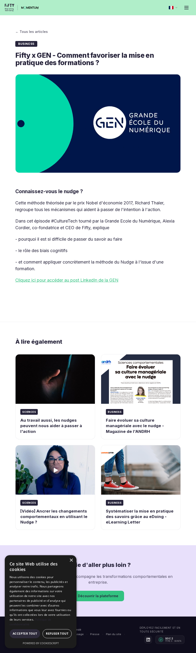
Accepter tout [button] (25, 634)
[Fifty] (9, 7)
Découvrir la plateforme (98, 596)
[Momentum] (30, 7)
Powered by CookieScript (41, 643)
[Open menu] (186, 7)
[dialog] (40, 601)
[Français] (173, 8)
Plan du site (113, 634)
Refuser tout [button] (57, 634)
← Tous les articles (31, 32)
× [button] (71, 560)
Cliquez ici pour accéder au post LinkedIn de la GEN (66, 280)
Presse (94, 634)
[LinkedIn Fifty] (148, 639)
